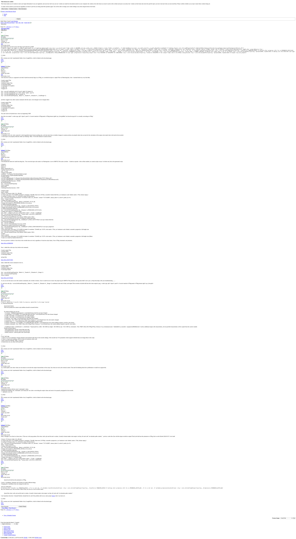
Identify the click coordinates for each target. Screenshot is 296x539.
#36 (2, 364)
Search (5, 14)
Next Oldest (5, 508)
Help (5, 15)
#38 (2, 414)
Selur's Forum (7, 528)
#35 (2, 299)
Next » (17, 26)
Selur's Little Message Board (8, 22)
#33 (2, 132)
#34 (2, 158)
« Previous (8, 26)
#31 (2, 44)
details (53, 496)
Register (16, 21)
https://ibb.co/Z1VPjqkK (7, 278)
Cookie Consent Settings (10, 535)
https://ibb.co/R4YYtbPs (7, 260)
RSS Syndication (8, 533)
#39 (2, 433)
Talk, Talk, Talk (19, 22)
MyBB (25, 537)
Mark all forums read (9, 532)
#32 (2, 74)
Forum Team (7, 526)
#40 (2, 476)
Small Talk (27, 22)
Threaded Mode (5, 28)
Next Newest (12, 508)
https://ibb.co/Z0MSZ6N (7, 243)
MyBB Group (38, 537)
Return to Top (7, 529)
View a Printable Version (10, 515)
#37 (2, 386)
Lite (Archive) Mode (9, 530)
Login (12, 21)
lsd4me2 (3, 66)
